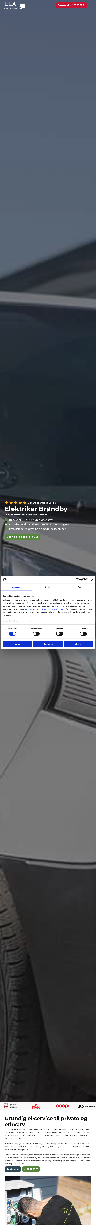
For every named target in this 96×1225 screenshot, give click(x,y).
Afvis (17, 644)
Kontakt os (12, 1169)
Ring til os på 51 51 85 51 (23, 536)
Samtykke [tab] (16, 587)
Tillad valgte (48, 644)
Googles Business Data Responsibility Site (45, 609)
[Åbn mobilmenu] (91, 5)
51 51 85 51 (32, 1169)
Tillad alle (78, 644)
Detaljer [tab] (48, 587)
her (29, 621)
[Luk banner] (92, 580)
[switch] (36, 634)
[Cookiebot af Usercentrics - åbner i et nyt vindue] (77, 580)
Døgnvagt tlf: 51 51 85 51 (72, 5)
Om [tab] (79, 587)
